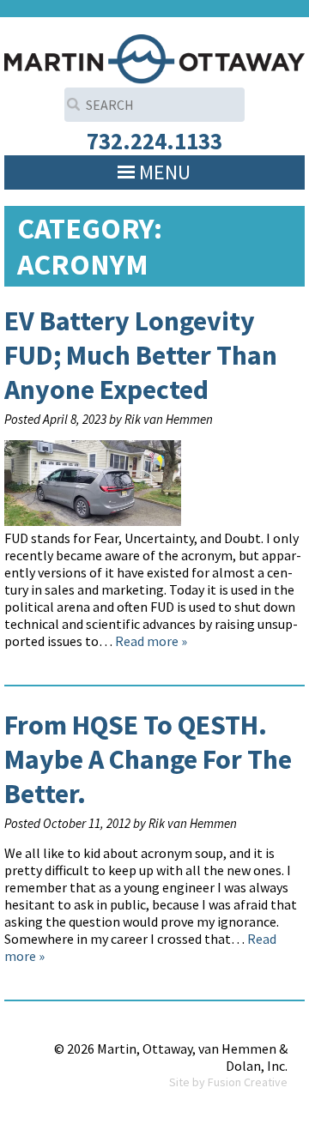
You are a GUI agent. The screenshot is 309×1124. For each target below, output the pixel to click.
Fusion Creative (248, 1082)
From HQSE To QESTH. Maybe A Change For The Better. (148, 759)
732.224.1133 (154, 140)
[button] (165, 172)
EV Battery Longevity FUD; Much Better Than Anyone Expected (140, 355)
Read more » (151, 641)
